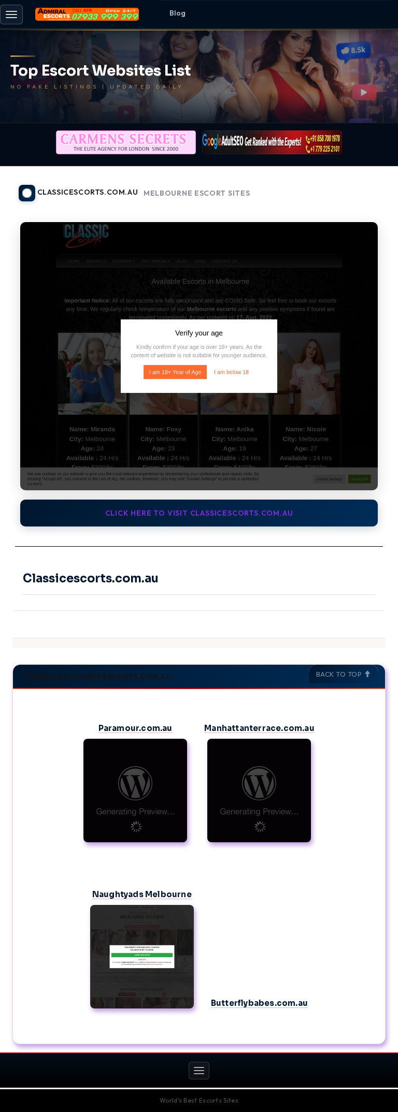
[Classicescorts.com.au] (199, 356)
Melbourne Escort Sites (197, 193)
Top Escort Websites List (100, 71)
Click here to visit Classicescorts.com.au (199, 513)
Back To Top (340, 674)
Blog (177, 13)
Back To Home (359, 187)
